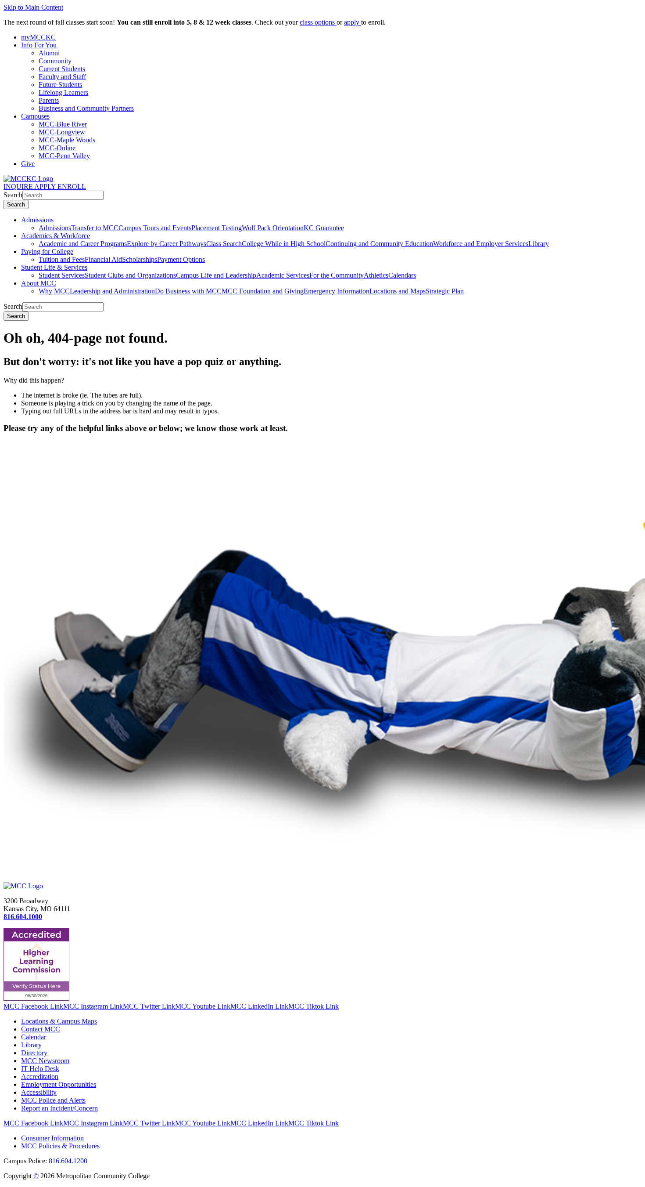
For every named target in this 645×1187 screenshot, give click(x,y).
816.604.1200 (68, 1161)
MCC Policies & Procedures (60, 1146)
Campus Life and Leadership (216, 275)
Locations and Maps (397, 291)
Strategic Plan (445, 291)
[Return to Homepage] (23, 886)
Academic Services (282, 275)
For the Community (336, 275)
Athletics (376, 275)
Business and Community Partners (86, 108)
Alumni (49, 53)
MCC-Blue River (63, 124)
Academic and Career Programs (83, 243)
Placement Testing (216, 228)
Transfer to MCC (94, 228)
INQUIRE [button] (19, 186)
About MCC (38, 283)
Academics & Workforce (55, 235)
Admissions (37, 220)
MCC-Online (57, 148)
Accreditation (39, 1076)
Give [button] (28, 163)
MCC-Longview (62, 132)
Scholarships (139, 259)
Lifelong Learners (63, 92)
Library (538, 243)
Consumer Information (52, 1138)
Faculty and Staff (62, 76)
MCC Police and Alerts (53, 1100)
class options (318, 22)
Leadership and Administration (112, 291)
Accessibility (39, 1092)
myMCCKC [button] (38, 37)
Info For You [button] (39, 45)
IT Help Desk (40, 1068)
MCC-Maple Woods (67, 140)
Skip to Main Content (33, 7)
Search (13, 195)
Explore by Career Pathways (166, 243)
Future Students (60, 84)
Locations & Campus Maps (59, 1021)
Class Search (224, 243)
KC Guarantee (324, 228)
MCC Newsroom (45, 1060)
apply (352, 22)
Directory (34, 1053)
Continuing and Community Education (379, 243)
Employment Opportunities (58, 1084)
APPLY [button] (45, 186)
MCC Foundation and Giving (263, 291)
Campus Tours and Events (154, 228)
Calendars (402, 275)
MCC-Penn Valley (64, 155)
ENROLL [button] (71, 186)
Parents (49, 100)
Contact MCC (40, 1029)
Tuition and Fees (62, 259)
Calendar (33, 1037)
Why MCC (54, 291)
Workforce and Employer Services (480, 243)
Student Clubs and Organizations (130, 275)
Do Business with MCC (188, 291)
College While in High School (284, 243)
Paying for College (47, 251)
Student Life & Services (54, 267)
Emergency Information (336, 291)
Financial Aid (103, 259)
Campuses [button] (35, 116)
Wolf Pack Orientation (273, 228)
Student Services (62, 275)
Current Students (62, 68)
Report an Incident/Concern (59, 1108)
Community (55, 61)
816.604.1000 (23, 916)
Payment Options (181, 259)
